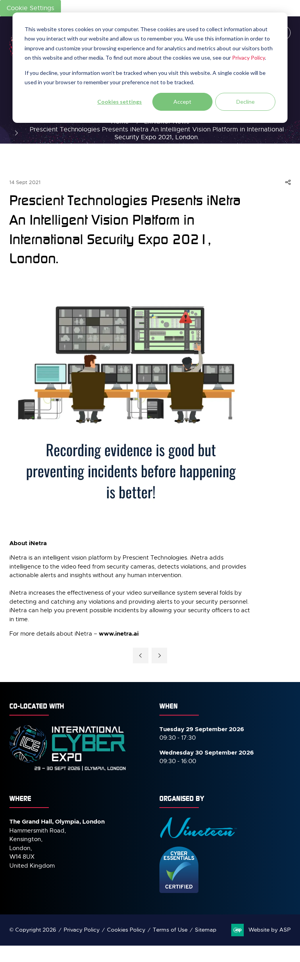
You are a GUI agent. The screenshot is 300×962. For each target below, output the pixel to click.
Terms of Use (170, 929)
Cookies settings (119, 101)
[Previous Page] (140, 655)
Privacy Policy (248, 57)
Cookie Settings (30, 8)
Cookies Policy (126, 929)
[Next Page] (159, 655)
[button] (288, 182)
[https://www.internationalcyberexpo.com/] (68, 770)
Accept (182, 101)
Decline (245, 101)
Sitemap (205, 929)
